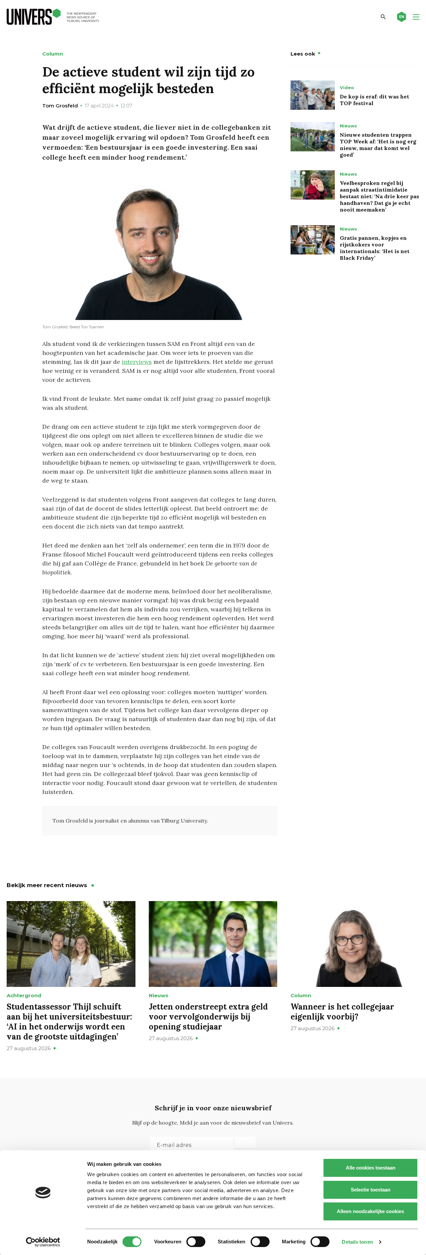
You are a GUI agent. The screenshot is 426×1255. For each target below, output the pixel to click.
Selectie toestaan (370, 1189)
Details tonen (357, 1242)
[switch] (195, 1241)
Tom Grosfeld (60, 105)
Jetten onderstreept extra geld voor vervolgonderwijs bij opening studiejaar (208, 1017)
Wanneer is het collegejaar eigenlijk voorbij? (342, 1012)
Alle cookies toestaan (370, 1168)
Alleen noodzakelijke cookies (370, 1211)
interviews (137, 362)
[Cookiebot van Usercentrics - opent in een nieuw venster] (43, 1242)
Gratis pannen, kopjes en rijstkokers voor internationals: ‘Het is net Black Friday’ (374, 248)
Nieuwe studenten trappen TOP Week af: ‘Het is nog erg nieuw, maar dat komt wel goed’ (378, 144)
